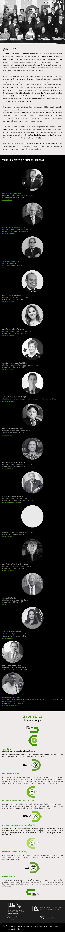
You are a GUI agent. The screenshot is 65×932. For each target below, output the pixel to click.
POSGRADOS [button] (22, 6)
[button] (44, 7)
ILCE (3, 267)
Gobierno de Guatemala (8, 234)
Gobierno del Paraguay (7, 469)
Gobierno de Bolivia (7, 536)
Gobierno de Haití (6, 604)
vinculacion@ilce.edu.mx (52, 918)
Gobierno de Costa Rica (8, 301)
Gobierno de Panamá (7, 435)
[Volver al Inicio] (5, 2)
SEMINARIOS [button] (11, 8)
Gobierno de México (7, 200)
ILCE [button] (3, 6)
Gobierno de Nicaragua (8, 401)
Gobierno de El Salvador (8, 335)
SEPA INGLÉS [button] (38, 6)
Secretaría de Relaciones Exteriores (11, 706)
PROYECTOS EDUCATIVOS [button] (11, 6)
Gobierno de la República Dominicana (11, 503)
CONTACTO (17, 8)
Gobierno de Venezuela (7, 638)
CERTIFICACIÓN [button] (30, 6)
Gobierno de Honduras (7, 369)
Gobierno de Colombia (8, 570)
